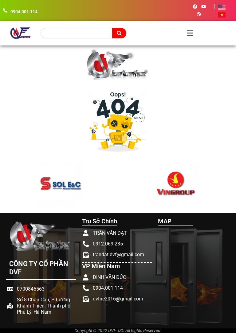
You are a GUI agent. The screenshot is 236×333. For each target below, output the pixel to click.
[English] (222, 7)
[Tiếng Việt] (222, 14)
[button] (163, 33)
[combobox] (76, 33)
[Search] (119, 33)
